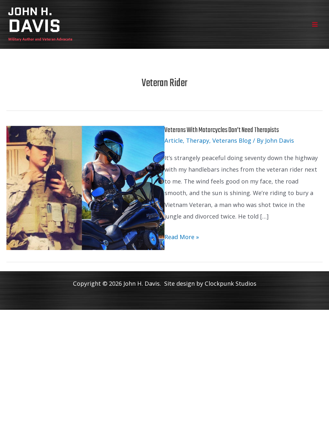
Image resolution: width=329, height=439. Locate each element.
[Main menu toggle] (315, 24)
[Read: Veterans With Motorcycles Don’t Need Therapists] (85, 187)
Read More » (181, 238)
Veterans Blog (231, 140)
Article (173, 140)
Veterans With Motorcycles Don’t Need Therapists (221, 130)
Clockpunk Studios (230, 283)
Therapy (197, 140)
